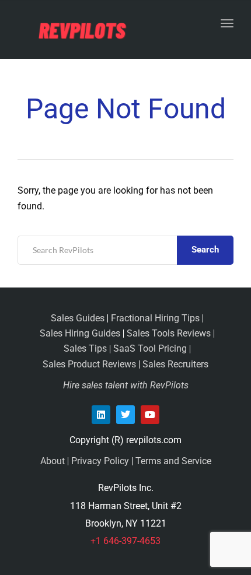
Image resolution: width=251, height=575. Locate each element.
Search (205, 249)
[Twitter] (125, 414)
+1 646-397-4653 (125, 540)
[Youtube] (150, 414)
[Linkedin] (101, 414)
